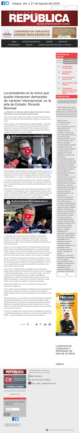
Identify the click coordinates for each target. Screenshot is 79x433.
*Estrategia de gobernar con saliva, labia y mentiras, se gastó (69, 91)
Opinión (49, 42)
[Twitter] (7, 4)
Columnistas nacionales (66, 61)
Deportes (63, 42)
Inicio (14, 42)
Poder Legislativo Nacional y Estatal (55, 45)
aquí (18, 426)
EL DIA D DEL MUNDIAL (67, 72)
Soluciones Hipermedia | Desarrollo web (61, 430)
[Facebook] (3, 4)
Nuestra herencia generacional (68, 78)
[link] (62, 124)
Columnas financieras (74, 61)
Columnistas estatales (59, 61)
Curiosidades (14, 45)
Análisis (29, 45)
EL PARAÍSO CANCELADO (67, 67)
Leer (66, 274)
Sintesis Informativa (31, 42)
